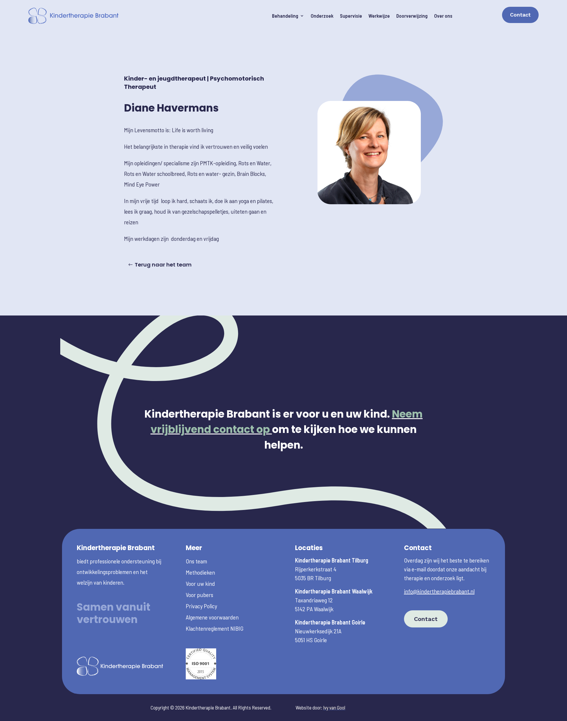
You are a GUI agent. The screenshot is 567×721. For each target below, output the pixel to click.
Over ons (443, 16)
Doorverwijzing (412, 16)
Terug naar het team (163, 264)
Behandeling (285, 16)
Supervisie (351, 16)
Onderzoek (322, 16)
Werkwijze (379, 16)
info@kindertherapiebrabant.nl (439, 591)
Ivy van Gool (334, 707)
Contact (520, 15)
